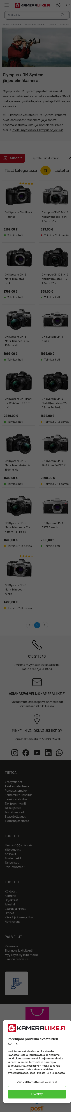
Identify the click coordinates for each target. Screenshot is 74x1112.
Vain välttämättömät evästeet (37, 1082)
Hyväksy (37, 1094)
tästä (61, 1072)
